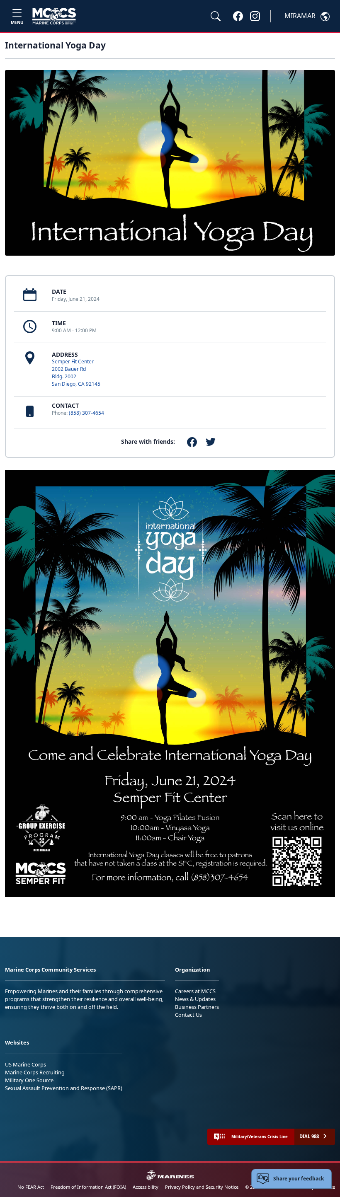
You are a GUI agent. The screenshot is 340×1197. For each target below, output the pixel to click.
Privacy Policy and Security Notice (201, 1187)
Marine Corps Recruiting (35, 1072)
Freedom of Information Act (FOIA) (88, 1187)
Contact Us (188, 1014)
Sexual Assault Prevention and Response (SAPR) (63, 1088)
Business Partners (197, 1007)
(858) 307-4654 (86, 412)
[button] (238, 15)
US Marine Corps (25, 1064)
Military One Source (29, 1080)
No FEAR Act (30, 1187)
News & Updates (195, 999)
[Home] (54, 16)
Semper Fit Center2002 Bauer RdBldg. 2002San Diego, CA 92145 (76, 372)
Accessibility (145, 1187)
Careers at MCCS (195, 991)
